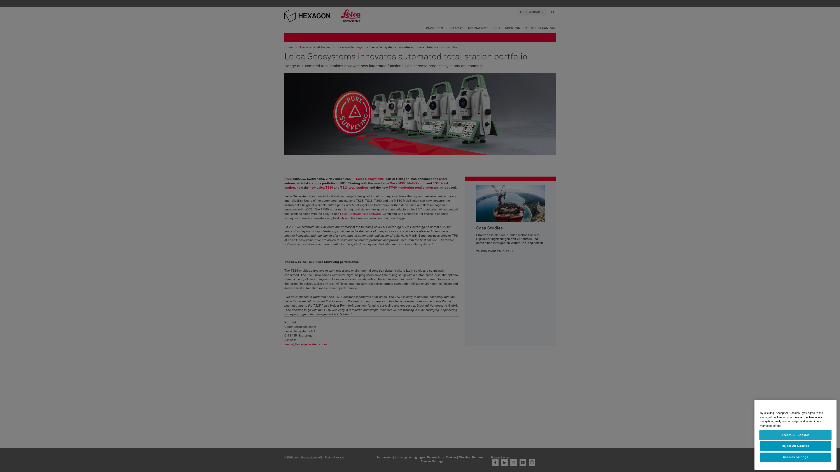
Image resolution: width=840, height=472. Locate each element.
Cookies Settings (795, 457)
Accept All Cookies (795, 435)
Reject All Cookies (795, 446)
